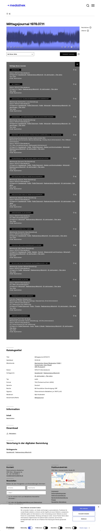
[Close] (77, 64)
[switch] (45, 528)
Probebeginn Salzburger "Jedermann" (22, 296)
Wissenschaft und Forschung (53, 252)
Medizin (34, 252)
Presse (53, 500)
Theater (37, 306)
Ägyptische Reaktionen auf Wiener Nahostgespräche (27, 176)
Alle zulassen (84, 508)
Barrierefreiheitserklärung (59, 498)
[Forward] (14, 47)
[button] (87, 5)
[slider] (43, 49)
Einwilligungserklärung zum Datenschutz (29, 502)
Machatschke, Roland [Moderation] (46, 363)
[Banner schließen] (98, 506)
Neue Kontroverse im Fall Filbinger (22, 229)
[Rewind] (8, 47)
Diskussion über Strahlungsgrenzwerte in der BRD (26, 245)
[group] (20, 54)
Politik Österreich (32, 105)
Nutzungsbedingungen (58, 493)
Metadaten (12, 433)
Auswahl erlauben (84, 513)
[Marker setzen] (68, 47)
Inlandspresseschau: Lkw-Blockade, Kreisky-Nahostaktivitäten (30, 158)
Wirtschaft (47, 105)
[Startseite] (16, 5)
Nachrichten (15, 69)
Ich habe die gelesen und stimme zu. (25, 503)
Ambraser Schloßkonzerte (20, 315)
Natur (20, 89)
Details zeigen (83, 528)
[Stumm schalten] (65, 47)
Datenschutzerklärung (58, 495)
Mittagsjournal (39, 397)
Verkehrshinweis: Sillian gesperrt (21, 212)
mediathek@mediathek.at (14, 475)
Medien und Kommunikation (53, 147)
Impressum (54, 491)
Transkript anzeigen (68, 54)
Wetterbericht (16, 84)
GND (58, 363)
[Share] (62, 47)
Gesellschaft (22, 75)
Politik (41, 105)
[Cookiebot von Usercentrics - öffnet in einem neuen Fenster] (10, 528)
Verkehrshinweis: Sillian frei (20, 279)
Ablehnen (84, 519)
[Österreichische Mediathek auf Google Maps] (68, 480)
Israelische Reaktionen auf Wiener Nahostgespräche (27, 194)
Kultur (32, 306)
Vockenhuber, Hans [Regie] (43, 365)
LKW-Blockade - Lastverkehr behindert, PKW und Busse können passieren (32, 116)
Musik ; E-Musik (40, 326)
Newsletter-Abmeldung (58, 502)
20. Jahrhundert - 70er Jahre (53, 75)
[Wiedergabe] (11, 47)
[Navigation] (92, 5)
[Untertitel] (71, 47)
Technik (40, 252)
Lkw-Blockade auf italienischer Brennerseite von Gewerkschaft (30, 98)
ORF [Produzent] (40, 367)
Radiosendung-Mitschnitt (35, 75)
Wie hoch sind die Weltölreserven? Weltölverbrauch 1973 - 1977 (30, 263)
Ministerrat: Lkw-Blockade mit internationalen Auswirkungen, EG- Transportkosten (36, 134)
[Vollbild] (78, 47)
